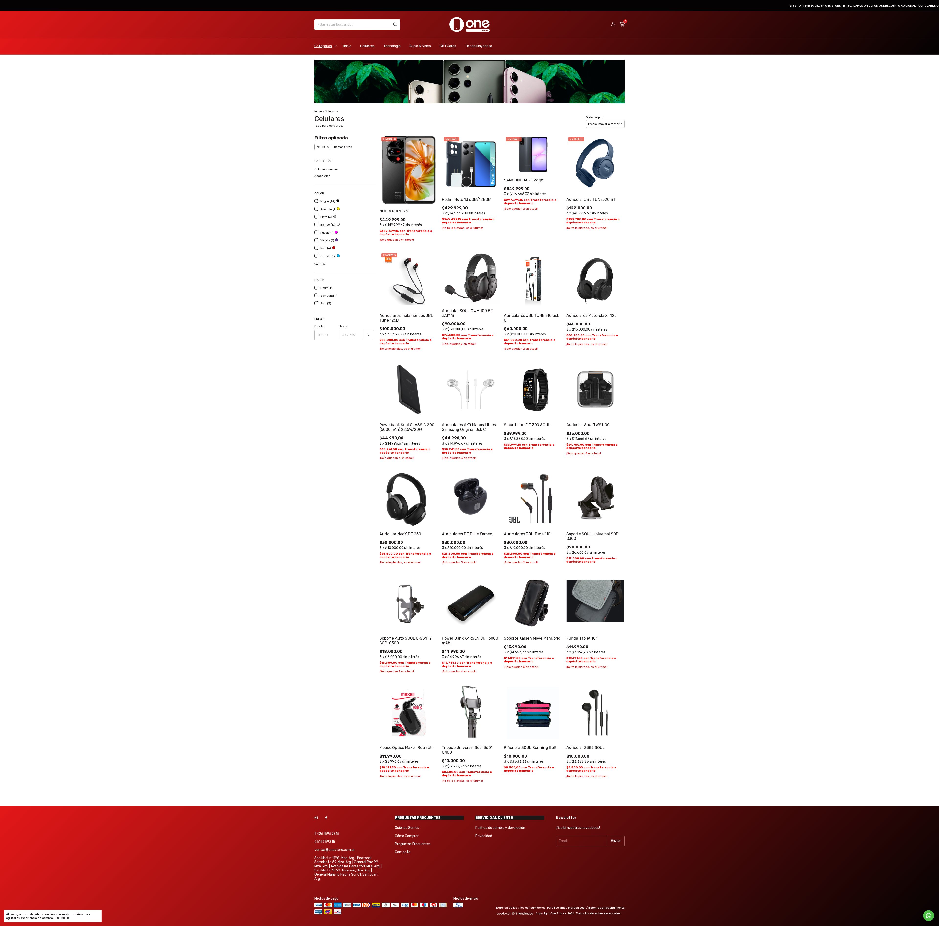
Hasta (343, 326)
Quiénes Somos (407, 828)
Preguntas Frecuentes (413, 844)
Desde (319, 326)
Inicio (347, 46)
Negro (321, 147)
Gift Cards (448, 46)
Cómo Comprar (407, 836)
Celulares (367, 46)
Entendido (62, 918)
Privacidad (483, 836)
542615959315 (326, 834)
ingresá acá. (576, 907)
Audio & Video (420, 46)
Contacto (402, 852)
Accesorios (322, 176)
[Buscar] (395, 24)
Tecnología (392, 46)
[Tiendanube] (515, 914)
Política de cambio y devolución (500, 828)
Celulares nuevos (326, 169)
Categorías (323, 46)
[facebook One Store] (326, 818)
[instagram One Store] (316, 818)
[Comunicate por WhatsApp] (928, 915)
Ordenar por (594, 117)
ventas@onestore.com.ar (334, 850)
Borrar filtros (343, 147)
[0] (622, 24)
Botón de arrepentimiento (606, 907)
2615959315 (324, 842)
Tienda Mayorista (478, 46)
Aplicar (368, 335)
